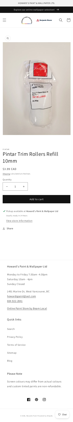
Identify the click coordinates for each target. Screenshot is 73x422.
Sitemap (11, 352)
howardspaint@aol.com (21, 296)
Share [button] (10, 228)
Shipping (6, 174)
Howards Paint (31, 416)
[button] (4, 20)
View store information (19, 220)
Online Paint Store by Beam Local (27, 308)
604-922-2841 (15, 301)
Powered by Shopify (45, 416)
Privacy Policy (15, 336)
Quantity (7, 179)
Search (11, 328)
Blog (9, 360)
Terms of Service (16, 344)
